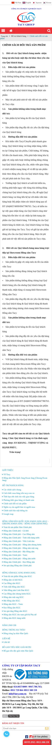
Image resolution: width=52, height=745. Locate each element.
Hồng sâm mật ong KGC (13, 597)
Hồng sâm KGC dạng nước (14, 618)
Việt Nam (18, 2)
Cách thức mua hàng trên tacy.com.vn (18, 493)
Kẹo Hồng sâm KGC (11, 608)
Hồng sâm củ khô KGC (13, 580)
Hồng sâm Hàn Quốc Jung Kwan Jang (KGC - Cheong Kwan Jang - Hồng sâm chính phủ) (25, 522)
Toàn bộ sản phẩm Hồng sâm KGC (17, 576)
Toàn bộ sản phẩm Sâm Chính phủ (17, 527)
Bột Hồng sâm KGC (11, 601)
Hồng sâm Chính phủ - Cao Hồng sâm (19, 534)
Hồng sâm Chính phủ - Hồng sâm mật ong (20, 548)
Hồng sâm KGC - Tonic (13, 604)
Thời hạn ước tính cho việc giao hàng (18, 497)
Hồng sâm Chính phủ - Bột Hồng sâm (18, 552)
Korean (48, 2)
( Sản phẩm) (41, 736)
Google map (8, 514)
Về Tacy (6, 474)
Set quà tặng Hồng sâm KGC (15, 611)
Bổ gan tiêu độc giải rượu (16, 647)
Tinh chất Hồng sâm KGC (14, 587)
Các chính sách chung (12, 490)
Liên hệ (6, 638)
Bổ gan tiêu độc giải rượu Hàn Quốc (18, 651)
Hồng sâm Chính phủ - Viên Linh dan (18, 541)
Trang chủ (4, 36)
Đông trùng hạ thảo (13, 630)
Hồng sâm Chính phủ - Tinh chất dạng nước (21, 538)
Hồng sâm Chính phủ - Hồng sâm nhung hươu (22, 545)
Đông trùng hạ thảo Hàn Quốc (15, 633)
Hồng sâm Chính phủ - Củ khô (16, 531)
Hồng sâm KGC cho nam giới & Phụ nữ (19, 615)
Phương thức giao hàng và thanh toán (18, 500)
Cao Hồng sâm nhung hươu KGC (17, 594)
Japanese (39, 2)
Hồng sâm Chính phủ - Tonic (15, 555)
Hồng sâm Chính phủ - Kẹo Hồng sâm (19, 562)
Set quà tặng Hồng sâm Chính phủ (17, 565)
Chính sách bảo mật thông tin (15, 511)
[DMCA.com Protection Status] (11, 717)
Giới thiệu (7, 470)
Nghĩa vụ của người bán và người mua (19, 507)
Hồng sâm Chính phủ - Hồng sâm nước (19, 558)
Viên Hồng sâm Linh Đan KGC (16, 590)
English (28, 2)
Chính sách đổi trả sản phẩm (15, 504)
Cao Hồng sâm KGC (11, 583)
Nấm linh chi (9, 625)
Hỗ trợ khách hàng (18, 36)
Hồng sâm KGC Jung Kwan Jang (18, 573)
